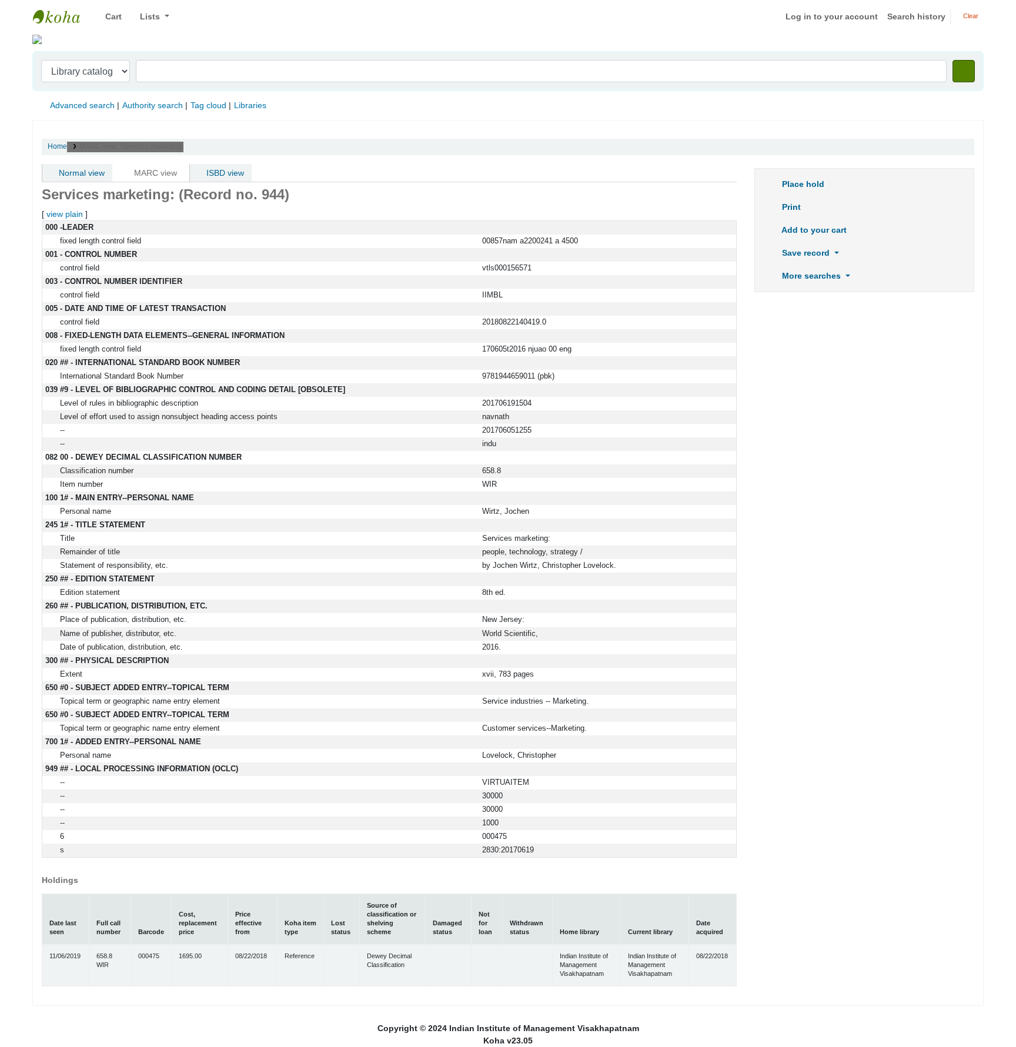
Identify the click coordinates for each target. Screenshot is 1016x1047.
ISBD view (224, 173)
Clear (969, 15)
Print (790, 207)
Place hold (802, 184)
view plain (64, 214)
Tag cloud (208, 105)
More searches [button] (811, 275)
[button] (109, 17)
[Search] (963, 71)
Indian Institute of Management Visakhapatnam (62, 16)
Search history (916, 16)
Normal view (80, 173)
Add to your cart (813, 230)
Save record (806, 252)
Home (57, 146)
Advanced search (82, 105)
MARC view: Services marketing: (131, 146)
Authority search (152, 105)
